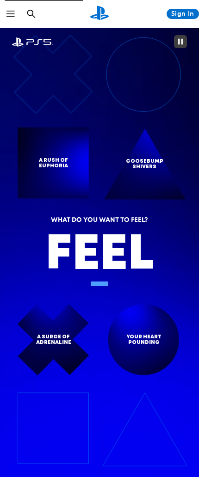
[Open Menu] (10, 14)
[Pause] (180, 41)
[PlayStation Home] (99, 13)
